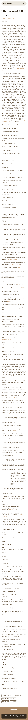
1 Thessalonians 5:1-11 (8, 18)
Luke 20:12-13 (16, 430)
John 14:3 (20, 284)
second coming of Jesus (9, 698)
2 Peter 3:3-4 (15, 397)
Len (14, 15)
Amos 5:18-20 (12, 259)
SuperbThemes (17, 717)
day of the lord (18, 695)
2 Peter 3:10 (20, 267)
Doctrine (13, 701)
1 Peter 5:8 (11, 509)
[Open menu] (24, 3)
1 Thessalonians (6, 695)
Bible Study (5, 701)
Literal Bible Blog (7, 3)
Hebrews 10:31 (6, 339)
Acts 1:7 (9, 301)
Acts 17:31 (21, 288)
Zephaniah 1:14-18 (14, 264)
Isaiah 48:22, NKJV (8, 414)
